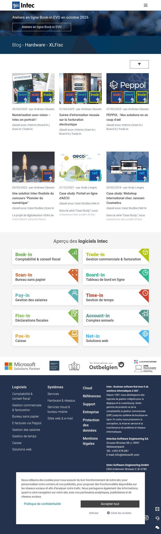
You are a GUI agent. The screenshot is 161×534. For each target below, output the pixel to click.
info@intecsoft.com (127, 454)
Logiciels (19, 387)
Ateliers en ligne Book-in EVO (41, 27)
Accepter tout (110, 504)
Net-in (95, 203)
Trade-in (28, 129)
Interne (32, 124)
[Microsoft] (22, 366)
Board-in (43, 124)
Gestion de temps (24, 436)
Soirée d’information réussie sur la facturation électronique (79, 119)
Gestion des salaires (26, 430)
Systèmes (55, 387)
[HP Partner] (54, 366)
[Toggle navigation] (146, 5)
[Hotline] (157, 518)
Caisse (16, 443)
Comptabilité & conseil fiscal (22, 396)
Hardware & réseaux (61, 400)
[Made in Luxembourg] (74, 366)
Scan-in (16, 129)
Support (89, 404)
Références (92, 396)
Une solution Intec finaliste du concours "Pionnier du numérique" (33, 198)
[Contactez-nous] (157, 527)
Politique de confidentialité (42, 504)
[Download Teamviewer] (157, 509)
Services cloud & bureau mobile (59, 409)
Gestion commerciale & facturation (26, 407)
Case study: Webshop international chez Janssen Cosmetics (125, 198)
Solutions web (22, 449)
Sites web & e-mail (60, 418)
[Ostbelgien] (107, 366)
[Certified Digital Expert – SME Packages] (145, 366)
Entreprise (91, 412)
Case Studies (35, 208)
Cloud (87, 388)
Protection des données (91, 425)
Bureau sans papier (25, 416)
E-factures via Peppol (26, 423)
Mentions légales (90, 441)
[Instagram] (146, 517)
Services (53, 394)
